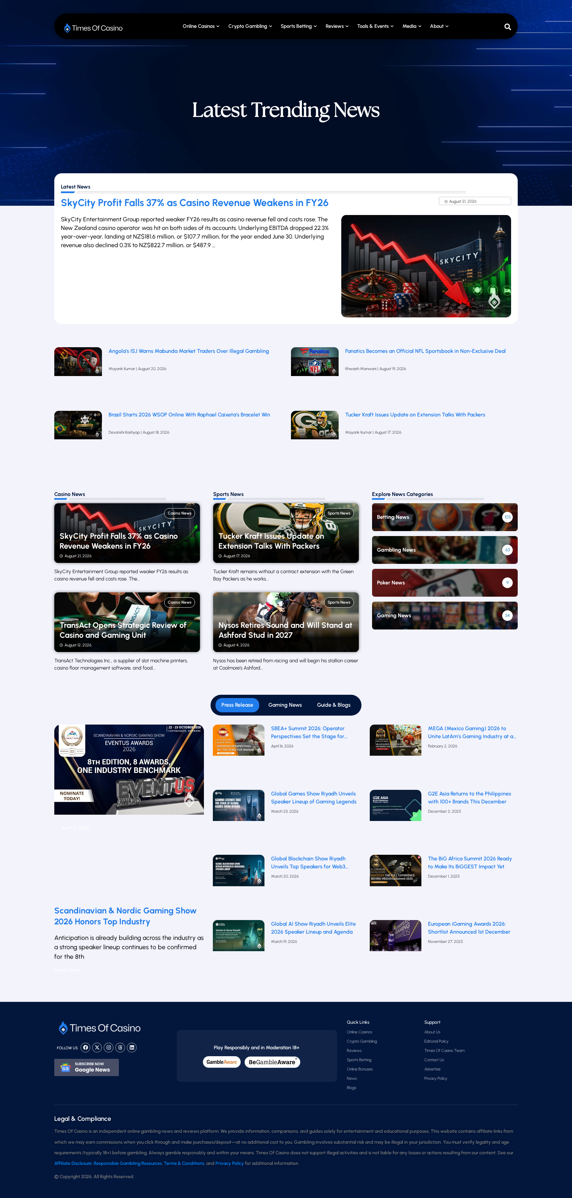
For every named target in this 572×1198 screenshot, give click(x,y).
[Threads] (120, 1048)
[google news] (86, 1067)
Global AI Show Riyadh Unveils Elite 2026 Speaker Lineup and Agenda (313, 928)
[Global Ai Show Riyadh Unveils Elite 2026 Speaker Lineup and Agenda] (239, 951)
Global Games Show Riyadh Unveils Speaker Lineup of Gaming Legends (314, 797)
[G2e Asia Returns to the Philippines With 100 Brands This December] (396, 821)
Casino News (179, 513)
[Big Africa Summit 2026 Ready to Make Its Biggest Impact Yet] (396, 886)
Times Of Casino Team (444, 1050)
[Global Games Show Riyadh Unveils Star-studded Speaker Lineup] (239, 821)
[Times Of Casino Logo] (94, 28)
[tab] (237, 705)
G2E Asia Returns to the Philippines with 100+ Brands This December (469, 797)
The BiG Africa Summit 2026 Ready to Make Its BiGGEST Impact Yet (470, 862)
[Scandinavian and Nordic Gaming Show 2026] (129, 812)
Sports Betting (296, 26)
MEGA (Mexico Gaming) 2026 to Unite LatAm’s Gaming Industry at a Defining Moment (470, 732)
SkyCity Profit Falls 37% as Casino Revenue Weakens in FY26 (194, 202)
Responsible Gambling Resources (128, 1163)
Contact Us (434, 1060)
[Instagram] (109, 1048)
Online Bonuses (360, 1069)
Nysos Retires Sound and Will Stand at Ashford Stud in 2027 (285, 630)
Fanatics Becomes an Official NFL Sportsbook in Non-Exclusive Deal (425, 351)
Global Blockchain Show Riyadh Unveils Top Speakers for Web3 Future (308, 863)
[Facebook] (85, 1048)
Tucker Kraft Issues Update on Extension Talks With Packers (416, 414)
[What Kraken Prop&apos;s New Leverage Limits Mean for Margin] (78, 439)
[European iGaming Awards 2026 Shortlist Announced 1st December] (396, 951)
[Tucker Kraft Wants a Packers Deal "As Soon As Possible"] (315, 439)
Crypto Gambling (247, 26)
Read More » (69, 970)
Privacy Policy (435, 1078)
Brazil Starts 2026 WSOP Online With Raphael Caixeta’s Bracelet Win (189, 414)
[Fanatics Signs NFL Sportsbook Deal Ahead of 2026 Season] (315, 375)
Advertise (432, 1069)
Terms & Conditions (184, 1163)
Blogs (351, 1087)
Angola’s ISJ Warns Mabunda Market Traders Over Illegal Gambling (189, 351)
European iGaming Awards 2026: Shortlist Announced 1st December (469, 928)
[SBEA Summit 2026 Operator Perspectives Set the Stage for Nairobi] (239, 756)
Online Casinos (199, 26)
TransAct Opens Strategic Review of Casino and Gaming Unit (123, 630)
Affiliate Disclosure (73, 1163)
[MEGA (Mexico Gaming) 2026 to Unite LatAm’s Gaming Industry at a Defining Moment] (396, 756)
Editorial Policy (436, 1041)
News (352, 1078)
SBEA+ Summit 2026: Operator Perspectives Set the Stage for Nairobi (308, 732)
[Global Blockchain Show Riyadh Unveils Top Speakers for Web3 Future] (239, 886)
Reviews (354, 1050)
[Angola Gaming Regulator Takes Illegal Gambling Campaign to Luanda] (78, 375)
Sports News (339, 513)
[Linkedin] (132, 1048)
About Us (432, 1032)
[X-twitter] (97, 1048)
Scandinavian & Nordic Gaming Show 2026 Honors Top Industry (125, 915)
